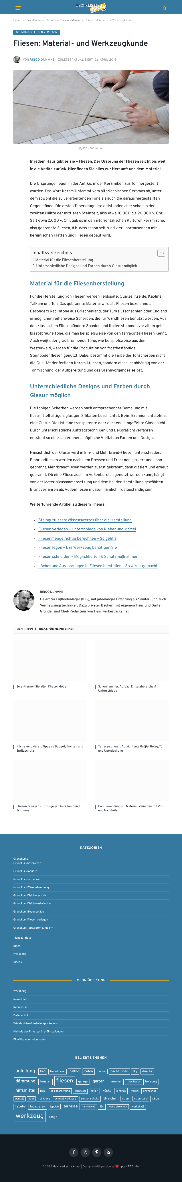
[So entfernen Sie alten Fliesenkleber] (50, 660)
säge (155, 1098)
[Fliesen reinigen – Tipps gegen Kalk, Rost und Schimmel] (50, 780)
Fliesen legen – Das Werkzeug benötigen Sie (77, 548)
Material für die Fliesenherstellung (64, 260)
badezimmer (57, 1071)
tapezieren (37, 1106)
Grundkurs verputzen (26, 879)
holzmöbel (80, 1091)
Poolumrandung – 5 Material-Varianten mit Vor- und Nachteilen (131, 808)
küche (107, 1091)
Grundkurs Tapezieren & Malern (33, 927)
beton (88, 1071)
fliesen (64, 1081)
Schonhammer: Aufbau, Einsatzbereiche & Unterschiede (127, 689)
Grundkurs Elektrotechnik (29, 895)
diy (135, 1071)
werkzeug (30, 1116)
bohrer (102, 1071)
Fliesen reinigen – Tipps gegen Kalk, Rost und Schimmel (48, 808)
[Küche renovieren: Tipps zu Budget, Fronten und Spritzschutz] (50, 720)
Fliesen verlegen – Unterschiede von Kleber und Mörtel (87, 529)
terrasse (71, 1106)
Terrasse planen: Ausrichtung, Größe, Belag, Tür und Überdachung (131, 749)
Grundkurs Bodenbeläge (28, 911)
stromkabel (141, 1098)
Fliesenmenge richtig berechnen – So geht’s (77, 539)
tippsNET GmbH (129, 1166)
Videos (17, 962)
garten (99, 1081)
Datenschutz (21, 1015)
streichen (110, 1098)
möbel (134, 1091)
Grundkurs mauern (25, 871)
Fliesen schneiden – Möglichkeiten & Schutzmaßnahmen (88, 557)
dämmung (25, 1081)
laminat (121, 1091)
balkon (74, 1071)
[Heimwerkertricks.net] (91, 8)
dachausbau (119, 1071)
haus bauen (133, 1081)
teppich (54, 1106)
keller (94, 1091)
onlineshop (149, 1091)
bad (43, 1071)
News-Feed (20, 999)
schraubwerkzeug (65, 1098)
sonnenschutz (90, 1098)
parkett (19, 1098)
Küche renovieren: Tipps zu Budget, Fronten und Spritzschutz (49, 749)
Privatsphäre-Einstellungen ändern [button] (35, 1023)
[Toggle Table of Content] (159, 253)
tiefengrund (89, 1107)
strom (125, 1098)
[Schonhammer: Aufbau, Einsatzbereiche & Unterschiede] (132, 660)
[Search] (164, 8)
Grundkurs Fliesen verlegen (36, 32)
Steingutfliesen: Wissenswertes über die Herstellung (85, 520)
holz (43, 1091)
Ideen (16, 946)
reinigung (44, 1098)
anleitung (25, 1071)
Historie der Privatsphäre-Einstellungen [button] (38, 1031)
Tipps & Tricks (22, 937)
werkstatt (138, 1106)
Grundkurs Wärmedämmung (31, 887)
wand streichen (118, 1106)
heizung (151, 1081)
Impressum (20, 1007)
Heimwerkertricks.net (67, 1166)
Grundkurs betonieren (27, 863)
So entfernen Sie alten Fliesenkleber (41, 686)
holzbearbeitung (60, 1091)
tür (102, 1106)
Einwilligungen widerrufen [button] (29, 1039)
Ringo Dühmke (42, 60)
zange (53, 1117)
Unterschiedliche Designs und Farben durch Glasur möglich (86, 266)
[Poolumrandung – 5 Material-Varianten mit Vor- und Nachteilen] (132, 780)
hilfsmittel (25, 1090)
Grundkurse (20, 858)
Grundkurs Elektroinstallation (32, 903)
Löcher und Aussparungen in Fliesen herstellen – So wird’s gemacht (98, 566)
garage (83, 1081)
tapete (20, 1106)
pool (31, 1098)
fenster (45, 1081)
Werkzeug (19, 954)
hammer (115, 1081)
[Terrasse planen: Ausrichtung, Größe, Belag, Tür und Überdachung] (132, 720)
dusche (147, 1071)
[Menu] (18, 8)
